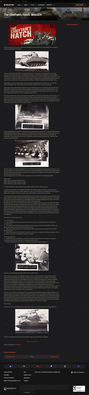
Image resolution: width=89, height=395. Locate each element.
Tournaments (41, 5)
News (8, 12)
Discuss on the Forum (32, 341)
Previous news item (10, 356)
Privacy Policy (27, 375)
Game (19, 5)
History (12, 12)
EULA (25, 372)
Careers (26, 380)
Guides (25, 5)
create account (85, 1)
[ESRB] (79, 389)
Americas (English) (78, 372)
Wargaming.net (27, 392)
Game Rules (27, 378)
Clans (32, 5)
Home (5, 12)
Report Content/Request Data (12, 380)
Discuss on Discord (72, 24)
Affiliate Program (9, 378)
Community (49, 5)
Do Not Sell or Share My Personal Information (47, 372)
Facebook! (18, 344)
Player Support (8, 372)
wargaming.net (10, 388)
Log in (80, 1)
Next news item (54, 356)
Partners (6, 375)
